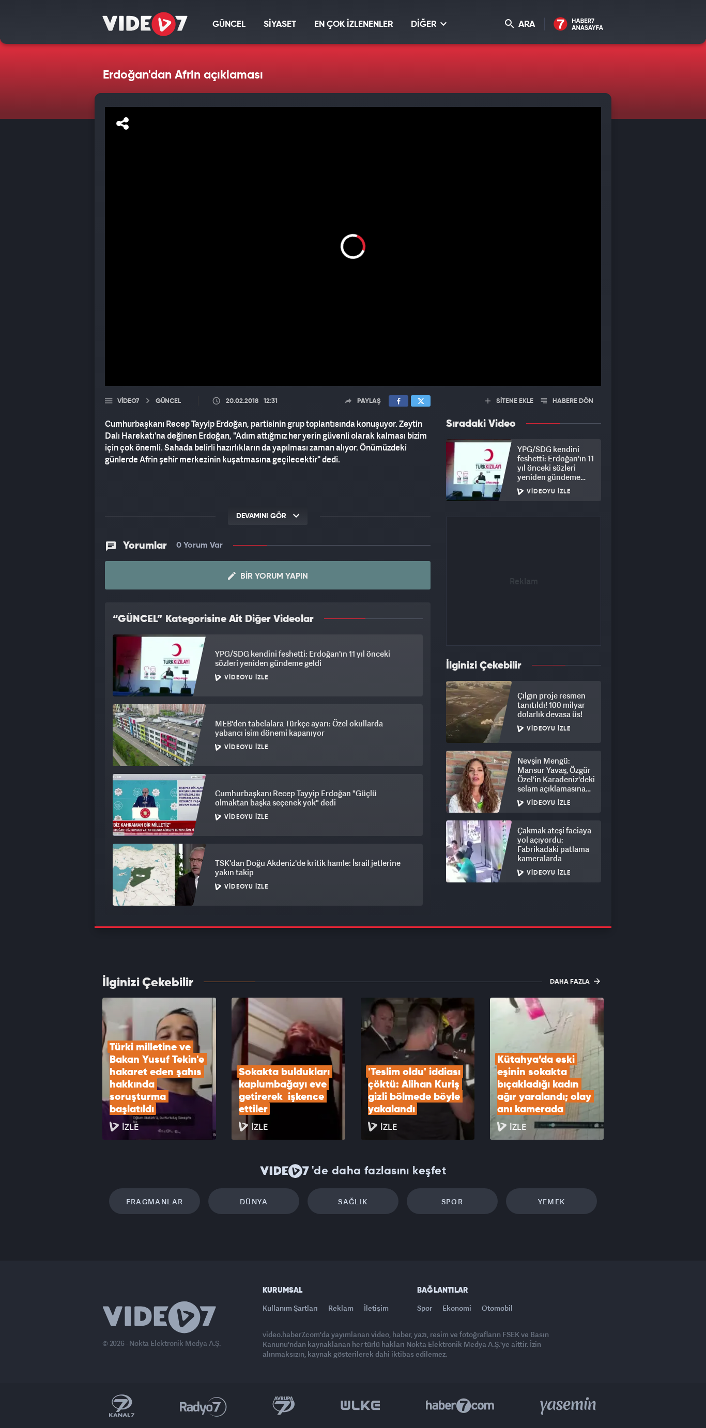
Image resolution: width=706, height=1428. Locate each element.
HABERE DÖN (572, 401)
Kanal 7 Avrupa (283, 1405)
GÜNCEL (228, 24)
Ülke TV (360, 1405)
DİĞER (424, 24)
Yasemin (569, 1405)
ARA (525, 24)
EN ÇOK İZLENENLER (353, 24)
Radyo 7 (203, 1405)
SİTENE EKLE (514, 401)
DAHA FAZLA (570, 982)
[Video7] (145, 24)
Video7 (128, 401)
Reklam (341, 1308)
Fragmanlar (154, 1201)
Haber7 (460, 1405)
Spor (452, 1201)
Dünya (254, 1201)
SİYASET (280, 24)
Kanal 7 (121, 1405)
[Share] (122, 123)
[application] (353, 246)
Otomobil (497, 1308)
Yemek (551, 1201)
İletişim (376, 1308)
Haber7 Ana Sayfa (579, 24)
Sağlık (352, 1201)
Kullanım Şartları (290, 1308)
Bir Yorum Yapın (273, 576)
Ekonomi (456, 1308)
